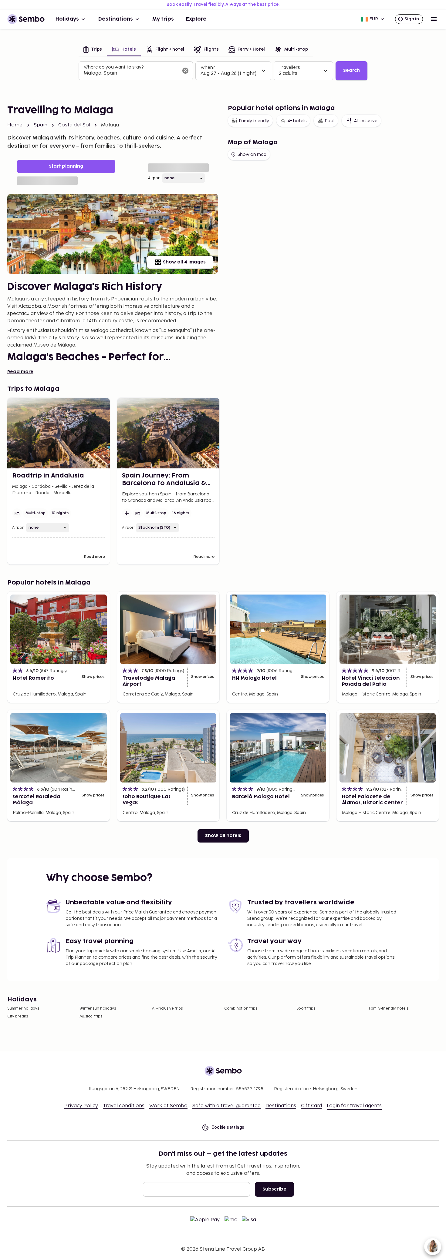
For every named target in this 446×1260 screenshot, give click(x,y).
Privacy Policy (81, 1106)
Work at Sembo (168, 1106)
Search (351, 70)
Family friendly (254, 120)
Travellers (289, 67)
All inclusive (365, 120)
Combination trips (240, 1008)
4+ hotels (296, 120)
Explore (196, 19)
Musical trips (90, 1016)
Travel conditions (123, 1106)
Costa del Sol (74, 125)
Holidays (67, 19)
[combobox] (131, 73)
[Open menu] (434, 19)
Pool (329, 120)
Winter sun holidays (97, 1008)
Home (15, 125)
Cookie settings (228, 1127)
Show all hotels (223, 836)
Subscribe (274, 1189)
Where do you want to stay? (114, 67)
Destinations (115, 19)
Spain (41, 125)
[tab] (93, 49)
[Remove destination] (185, 70)
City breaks (17, 1016)
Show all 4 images (184, 262)
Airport (154, 178)
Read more (20, 372)
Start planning (66, 166)
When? (208, 67)
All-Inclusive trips (167, 1008)
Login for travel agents (354, 1106)
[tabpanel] (223, 71)
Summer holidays (23, 1008)
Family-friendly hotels (388, 1008)
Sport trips (305, 1008)
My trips (163, 19)
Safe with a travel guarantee (226, 1106)
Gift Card (311, 1106)
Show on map (252, 154)
